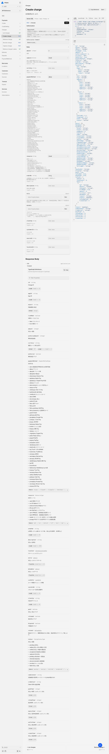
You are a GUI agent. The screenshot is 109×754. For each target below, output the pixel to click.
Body (28, 47)
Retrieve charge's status (12, 49)
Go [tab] (86, 18)
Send (66, 22)
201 (28, 263)
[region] (89, 29)
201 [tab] (75, 41)
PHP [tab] (103, 18)
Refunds (4, 52)
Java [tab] (95, 18)
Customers (5, 73)
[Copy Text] (104, 22)
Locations (4, 66)
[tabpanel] (89, 29)
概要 (3, 15)
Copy (67, 270)
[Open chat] (100, 745)
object (35, 558)
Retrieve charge (12, 39)
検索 (12, 6)
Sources (4, 77)
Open (102, 9)
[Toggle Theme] (18, 751)
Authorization (31, 26)
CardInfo (38, 580)
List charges (12, 33)
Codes (4, 23)
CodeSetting (5, 26)
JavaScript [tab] (81, 18)
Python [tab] (91, 18)
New (66, 197)
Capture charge (12, 46)
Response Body (32, 259)
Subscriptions (6, 95)
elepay (6, 2)
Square (4, 84)
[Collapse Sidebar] (20, 2)
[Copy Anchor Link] (40, 259)
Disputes (4, 55)
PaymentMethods (7, 58)
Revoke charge (12, 42)
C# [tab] (99, 18)
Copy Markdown (95, 9)
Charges (4, 29)
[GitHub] (5, 751)
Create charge (12, 36)
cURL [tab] (75, 18)
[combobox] (48, 33)
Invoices (4, 92)
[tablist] (89, 18)
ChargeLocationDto (41, 551)
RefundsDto (38, 630)
